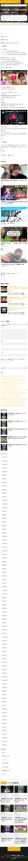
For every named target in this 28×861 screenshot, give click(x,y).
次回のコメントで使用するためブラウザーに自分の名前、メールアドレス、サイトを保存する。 (14, 360)
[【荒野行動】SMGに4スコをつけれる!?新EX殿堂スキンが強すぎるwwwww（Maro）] (4, 439)
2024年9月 (4, 511)
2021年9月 (4, 640)
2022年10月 (4, 593)
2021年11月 (4, 633)
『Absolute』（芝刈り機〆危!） (8, 223)
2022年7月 (4, 604)
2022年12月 (4, 586)
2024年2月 (4, 536)
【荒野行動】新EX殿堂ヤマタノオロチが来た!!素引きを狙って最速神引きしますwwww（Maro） (20, 841)
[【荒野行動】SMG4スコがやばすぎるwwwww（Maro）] (4, 431)
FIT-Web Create (18, 856)
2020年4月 (4, 701)
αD (9, 382)
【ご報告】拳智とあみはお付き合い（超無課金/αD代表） (13, 264)
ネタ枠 (14, 392)
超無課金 (23, 405)
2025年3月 (4, 489)
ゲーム (17, 389)
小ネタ (17, 18)
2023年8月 (4, 557)
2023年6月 (4, 565)
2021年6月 (4, 651)
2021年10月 (4, 637)
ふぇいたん (4, 386)
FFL (19, 376)
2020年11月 (4, 676)
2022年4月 (4, 615)
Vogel (16, 379)
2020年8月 (4, 687)
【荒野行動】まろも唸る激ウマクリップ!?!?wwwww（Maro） (7, 800)
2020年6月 (4, 694)
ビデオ (23, 392)
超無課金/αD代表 (5, 266)
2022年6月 (4, 608)
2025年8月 (4, 471)
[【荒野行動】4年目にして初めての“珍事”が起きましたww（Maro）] (4, 310)
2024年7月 (4, 518)
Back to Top (14, 849)
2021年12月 (4, 629)
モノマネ (10, 18)
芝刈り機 (3, 405)
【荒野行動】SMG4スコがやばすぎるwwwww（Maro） (7, 819)
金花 (3, 183)
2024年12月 (4, 500)
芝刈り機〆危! (4, 224)
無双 (23, 18)
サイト (2, 352)
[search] (26, 5)
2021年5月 (4, 655)
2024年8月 (4, 514)
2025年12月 (4, 457)
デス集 (21, 17)
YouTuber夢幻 (4, 382)
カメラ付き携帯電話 (6, 389)
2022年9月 (4, 597)
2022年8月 (4, 601)
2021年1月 (4, 669)
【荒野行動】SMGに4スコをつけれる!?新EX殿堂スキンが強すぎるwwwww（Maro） (20, 820)
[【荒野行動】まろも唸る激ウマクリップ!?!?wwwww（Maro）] (4, 416)
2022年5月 (4, 611)
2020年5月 (4, 698)
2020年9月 (4, 683)
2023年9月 (4, 554)
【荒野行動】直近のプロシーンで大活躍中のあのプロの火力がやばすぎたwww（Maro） (17, 299)
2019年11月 (4, 709)
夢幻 (18, 398)
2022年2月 (4, 622)
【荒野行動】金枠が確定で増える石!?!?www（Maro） (7, 840)
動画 (19, 395)
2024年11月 (4, 504)
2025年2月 (4, 493)
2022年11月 (4, 590)
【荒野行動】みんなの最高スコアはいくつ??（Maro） (20, 800)
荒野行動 (17, 405)
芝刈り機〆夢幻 (5, 204)
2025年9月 (4, 468)
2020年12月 (4, 673)
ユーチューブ (10, 395)
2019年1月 (4, 734)
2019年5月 (4, 719)
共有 (15, 395)
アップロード (14, 386)
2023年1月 (4, 583)
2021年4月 (4, 658)
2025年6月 (4, 478)
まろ (7, 18)
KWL (22, 376)
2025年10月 (4, 464)
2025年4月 (4, 486)
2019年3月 (4, 727)
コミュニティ (23, 389)
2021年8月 (4, 644)
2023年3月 (4, 576)
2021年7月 (4, 647)
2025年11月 (4, 460)
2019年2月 (4, 730)
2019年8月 (4, 712)
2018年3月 (4, 745)
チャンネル (4, 392)
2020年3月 (4, 705)
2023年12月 (4, 543)
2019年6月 (4, 716)
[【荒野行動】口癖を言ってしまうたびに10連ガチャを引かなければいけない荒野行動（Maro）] (4, 289)
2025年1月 (4, 496)
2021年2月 (4, 665)
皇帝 (23, 402)
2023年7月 (4, 561)
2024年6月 (4, 522)
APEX (11, 376)
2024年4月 (4, 529)
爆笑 (19, 402)
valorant (11, 379)
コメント (2, 327)
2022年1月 (4, 626)
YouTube (21, 379)
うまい (10, 17)
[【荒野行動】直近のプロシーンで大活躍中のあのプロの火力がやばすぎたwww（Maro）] (4, 300)
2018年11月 (4, 741)
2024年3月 (4, 532)
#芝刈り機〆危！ (5, 376)
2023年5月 (4, 568)
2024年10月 (4, 507)
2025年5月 (4, 482)
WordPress (13, 858)
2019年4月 (4, 723)
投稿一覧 (17, 273)
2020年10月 (4, 680)
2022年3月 (4, 619)
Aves (16, 376)
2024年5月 (4, 525)
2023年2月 (4, 579)
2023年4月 (4, 572)
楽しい (20, 18)
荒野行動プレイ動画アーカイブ (17, 855)
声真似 (14, 18)
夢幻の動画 (23, 398)
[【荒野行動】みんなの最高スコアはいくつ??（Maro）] (4, 424)
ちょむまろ (17, 17)
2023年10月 (4, 550)
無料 (15, 402)
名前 (2, 341)
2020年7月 (4, 691)
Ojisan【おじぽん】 (6, 756)
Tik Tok (6, 17)
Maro (10, 16)
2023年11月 (4, 547)
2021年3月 (4, 662)
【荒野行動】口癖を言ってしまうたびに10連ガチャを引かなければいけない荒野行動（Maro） (17, 288)
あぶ (13, 382)
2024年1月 (4, 540)
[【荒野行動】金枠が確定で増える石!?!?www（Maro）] (4, 447)
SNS (3, 17)
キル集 (13, 17)
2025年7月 (4, 475)
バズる (4, 18)
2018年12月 (4, 737)
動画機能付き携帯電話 (6, 398)
